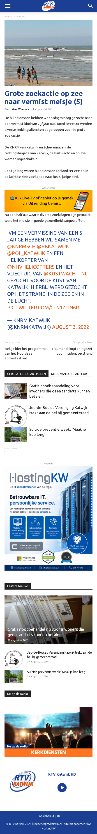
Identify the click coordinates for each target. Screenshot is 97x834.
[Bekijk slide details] (48, 201)
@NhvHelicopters (31, 267)
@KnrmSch (21, 246)
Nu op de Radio (17, 694)
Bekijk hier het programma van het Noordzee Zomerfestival (25, 353)
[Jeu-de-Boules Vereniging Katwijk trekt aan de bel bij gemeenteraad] (16, 416)
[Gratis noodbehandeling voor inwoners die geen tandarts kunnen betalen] (16, 391)
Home (8, 16)
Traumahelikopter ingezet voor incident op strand (71, 351)
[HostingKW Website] (48, 519)
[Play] (62, 787)
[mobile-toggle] (7, 6)
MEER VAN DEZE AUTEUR (69, 374)
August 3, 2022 (70, 327)
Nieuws (20, 16)
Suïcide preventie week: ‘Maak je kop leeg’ (56, 672)
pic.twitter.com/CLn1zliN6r (43, 307)
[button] (90, 6)
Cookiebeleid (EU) (48, 816)
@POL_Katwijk (26, 253)
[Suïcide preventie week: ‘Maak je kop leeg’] (16, 434)
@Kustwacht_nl (66, 273)
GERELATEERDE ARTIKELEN (26, 374)
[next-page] (14, 451)
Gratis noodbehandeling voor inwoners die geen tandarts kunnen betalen (59, 391)
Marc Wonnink (20, 109)
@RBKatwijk (53, 246)
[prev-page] (7, 451)
